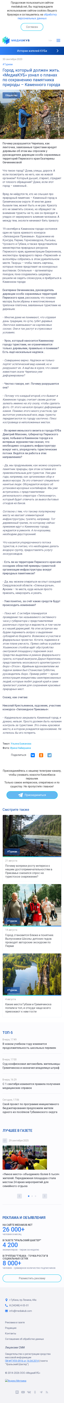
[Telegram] (49, 755)
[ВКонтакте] (33, 755)
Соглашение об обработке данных (24, 1339)
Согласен (32, 27)
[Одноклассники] (41, 755)
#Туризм (8, 64)
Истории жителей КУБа (32, 50)
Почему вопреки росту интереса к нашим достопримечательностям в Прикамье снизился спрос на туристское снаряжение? (28, 871)
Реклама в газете (15, 1322)
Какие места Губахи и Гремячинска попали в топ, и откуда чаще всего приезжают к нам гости (28, 1008)
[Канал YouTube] (23, 1393)
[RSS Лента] (47, 1393)
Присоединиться (35, 795)
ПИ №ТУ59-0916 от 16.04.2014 (22, 1360)
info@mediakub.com (20, 1311)
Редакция (10, 1328)
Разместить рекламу (32, 1278)
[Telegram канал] (41, 1393)
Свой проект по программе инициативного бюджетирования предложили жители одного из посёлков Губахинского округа (31, 1108)
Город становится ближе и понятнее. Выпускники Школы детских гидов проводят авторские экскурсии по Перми (29, 940)
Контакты (10, 1333)
